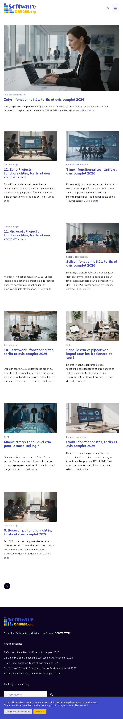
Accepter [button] (40, 711)
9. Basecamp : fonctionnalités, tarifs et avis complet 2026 (28, 532)
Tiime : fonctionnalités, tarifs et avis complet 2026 (91, 171)
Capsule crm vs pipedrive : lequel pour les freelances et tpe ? (89, 354)
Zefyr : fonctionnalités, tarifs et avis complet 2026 (44, 100)
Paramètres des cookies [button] (18, 711)
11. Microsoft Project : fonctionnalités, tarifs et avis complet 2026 (27, 235)
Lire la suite (88, 110)
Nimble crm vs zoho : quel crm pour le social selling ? (27, 444)
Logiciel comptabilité (14, 94)
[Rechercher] (51, 695)
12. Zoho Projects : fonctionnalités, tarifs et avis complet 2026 (27, 173)
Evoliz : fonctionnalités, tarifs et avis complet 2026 (91, 444)
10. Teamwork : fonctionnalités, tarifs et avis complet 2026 (29, 352)
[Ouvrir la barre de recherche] (108, 8)
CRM (68, 345)
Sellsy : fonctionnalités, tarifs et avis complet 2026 (91, 263)
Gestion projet (11, 164)
